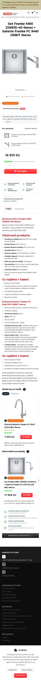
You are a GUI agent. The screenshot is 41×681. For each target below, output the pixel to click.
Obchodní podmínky (11, 610)
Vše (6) (6, 393)
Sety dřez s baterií (9, 598)
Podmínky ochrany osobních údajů (16, 616)
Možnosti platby (9, 619)
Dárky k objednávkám (12, 189)
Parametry (19, 209)
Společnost (8, 634)
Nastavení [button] (13, 670)
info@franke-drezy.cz (10, 568)
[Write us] (3, 572)
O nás (4, 637)
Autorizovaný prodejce (30, 184)
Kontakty (6, 640)
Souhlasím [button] (20, 675)
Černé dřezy (7, 592)
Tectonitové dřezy (9, 595)
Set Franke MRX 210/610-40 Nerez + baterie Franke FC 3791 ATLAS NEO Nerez (20, 485)
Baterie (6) (15, 393)
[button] (36, 61)
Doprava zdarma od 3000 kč (13, 184)
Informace (7, 607)
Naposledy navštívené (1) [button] (19, 535)
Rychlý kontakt (8, 575)
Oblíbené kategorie (11, 585)
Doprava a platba (10, 201)
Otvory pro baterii (29, 189)
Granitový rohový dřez (11, 601)
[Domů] (10, 13)
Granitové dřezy (8, 588)
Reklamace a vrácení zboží (13, 622)
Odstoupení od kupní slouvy (14, 628)
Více (7, 122)
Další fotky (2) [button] (19, 90)
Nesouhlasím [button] (27, 670)
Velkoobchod (7, 625)
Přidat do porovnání (29, 96)
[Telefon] (3, 556)
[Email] (3, 564)
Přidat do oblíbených (14, 96)
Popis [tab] (8, 209)
